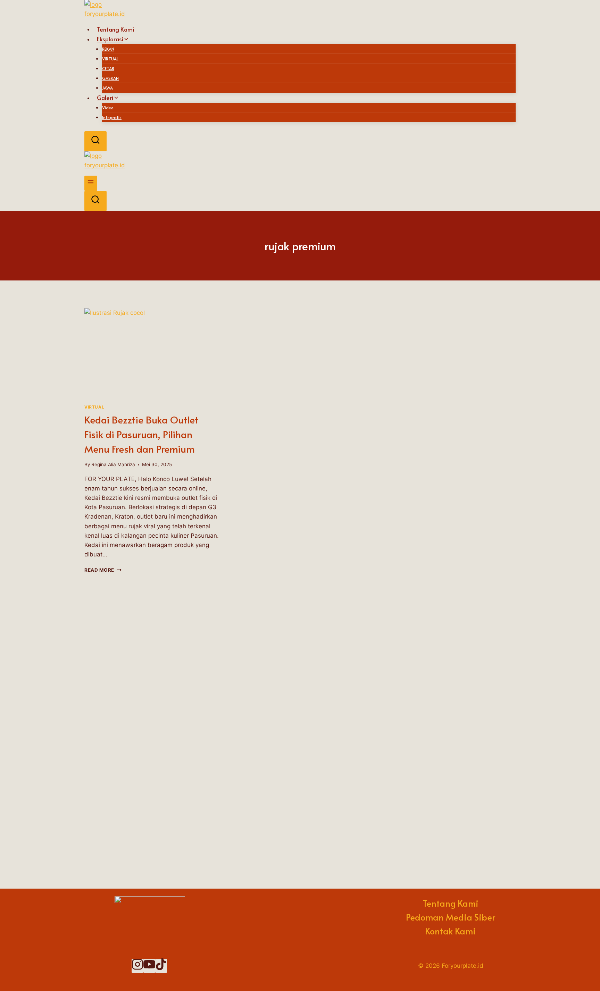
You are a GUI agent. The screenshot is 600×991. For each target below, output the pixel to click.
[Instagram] (137, 966)
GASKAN (110, 78)
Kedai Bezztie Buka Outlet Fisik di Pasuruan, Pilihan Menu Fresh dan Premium (141, 434)
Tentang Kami (450, 903)
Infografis (112, 117)
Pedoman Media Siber (450, 917)
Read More (103, 570)
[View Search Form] (95, 141)
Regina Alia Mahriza (113, 464)
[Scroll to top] (579, 975)
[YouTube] (149, 966)
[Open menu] (90, 183)
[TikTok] (161, 966)
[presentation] (151, 353)
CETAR (108, 68)
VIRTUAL (110, 58)
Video (108, 107)
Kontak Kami (450, 931)
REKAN (108, 49)
